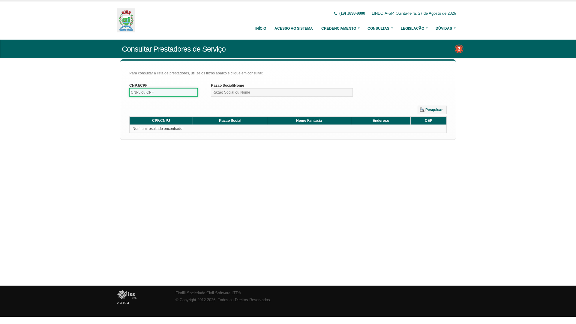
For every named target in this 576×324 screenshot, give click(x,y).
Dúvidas (444, 28)
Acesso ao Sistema (293, 28)
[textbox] (163, 92)
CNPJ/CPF (138, 85)
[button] (432, 110)
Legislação (412, 28)
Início (260, 28)
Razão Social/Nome (227, 85)
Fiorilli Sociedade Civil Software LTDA (208, 293)
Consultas (378, 28)
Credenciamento (338, 28)
